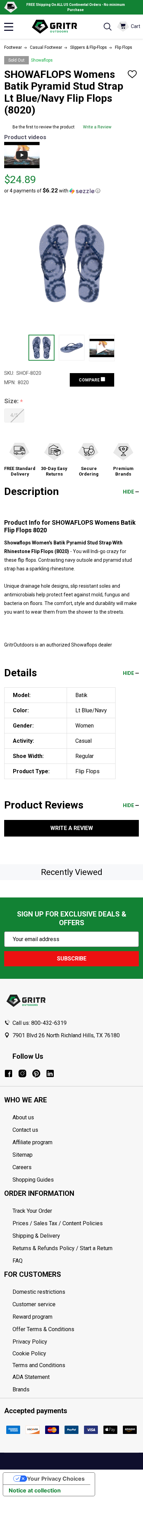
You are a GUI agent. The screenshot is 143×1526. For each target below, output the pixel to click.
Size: (13, 401)
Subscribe (71, 958)
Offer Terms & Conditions (43, 1329)
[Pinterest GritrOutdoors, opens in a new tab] (36, 1073)
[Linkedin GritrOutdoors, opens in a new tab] (50, 1073)
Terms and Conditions (75, 1365)
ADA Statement (31, 1377)
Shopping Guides (33, 1179)
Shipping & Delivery (36, 1235)
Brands (21, 1389)
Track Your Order (32, 1211)
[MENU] (8, 26)
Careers (22, 1167)
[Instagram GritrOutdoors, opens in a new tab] (22, 1073)
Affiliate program (32, 1142)
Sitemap (22, 1155)
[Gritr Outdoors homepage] (58, 27)
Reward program (32, 1316)
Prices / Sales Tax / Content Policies (57, 1223)
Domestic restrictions (38, 1292)
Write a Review (97, 127)
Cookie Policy (75, 1353)
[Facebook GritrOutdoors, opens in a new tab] (8, 1073)
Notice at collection (35, 1490)
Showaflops (42, 60)
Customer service (34, 1304)
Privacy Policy (75, 1342)
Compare (90, 380)
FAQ (17, 1260)
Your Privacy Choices (56, 1478)
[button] (52, 190)
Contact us (25, 1130)
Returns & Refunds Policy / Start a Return (62, 1248)
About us (23, 1117)
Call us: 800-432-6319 (39, 1023)
